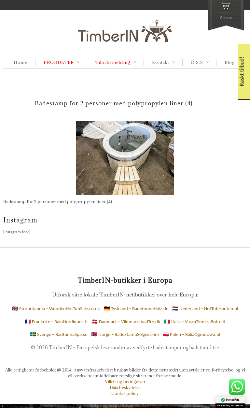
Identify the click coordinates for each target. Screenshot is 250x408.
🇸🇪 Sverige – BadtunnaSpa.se (58, 334)
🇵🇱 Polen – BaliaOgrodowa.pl (191, 334)
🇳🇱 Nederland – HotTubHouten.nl (205, 309)
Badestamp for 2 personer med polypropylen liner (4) (114, 103)
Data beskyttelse (125, 387)
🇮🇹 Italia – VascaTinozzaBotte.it (194, 322)
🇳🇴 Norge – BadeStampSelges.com (125, 334)
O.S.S (192, 63)
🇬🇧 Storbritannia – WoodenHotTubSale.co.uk (56, 309)
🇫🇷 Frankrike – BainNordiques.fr (56, 322)
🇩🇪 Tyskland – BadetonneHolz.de (136, 309)
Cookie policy (125, 393)
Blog (230, 62)
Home (20, 62)
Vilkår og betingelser (125, 381)
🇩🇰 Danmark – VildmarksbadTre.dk (126, 322)
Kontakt (156, 63)
